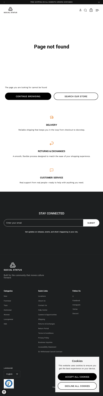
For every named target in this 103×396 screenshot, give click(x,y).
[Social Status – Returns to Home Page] (10, 10)
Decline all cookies (77, 386)
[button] (85, 10)
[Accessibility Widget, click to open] (4, 392)
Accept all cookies (77, 376)
